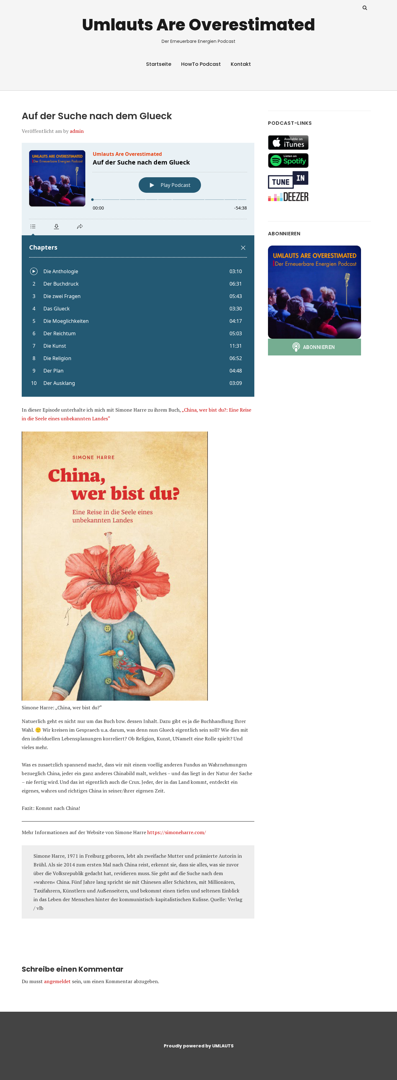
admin (77, 131)
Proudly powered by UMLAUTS (199, 1046)
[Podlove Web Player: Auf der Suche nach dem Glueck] (138, 270)
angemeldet (57, 981)
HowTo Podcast (201, 64)
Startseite (158, 64)
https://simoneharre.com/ (176, 832)
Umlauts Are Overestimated (198, 24)
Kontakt (241, 64)
